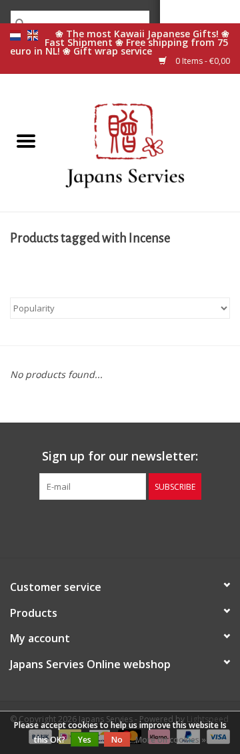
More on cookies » (170, 739)
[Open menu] (26, 140)
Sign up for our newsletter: (120, 456)
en (32, 35)
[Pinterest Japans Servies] (120, 527)
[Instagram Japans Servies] (144, 527)
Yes (84, 739)
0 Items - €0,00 (201, 61)
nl (15, 35)
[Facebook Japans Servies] (96, 527)
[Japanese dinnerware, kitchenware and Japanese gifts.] (146, 141)
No (117, 739)
